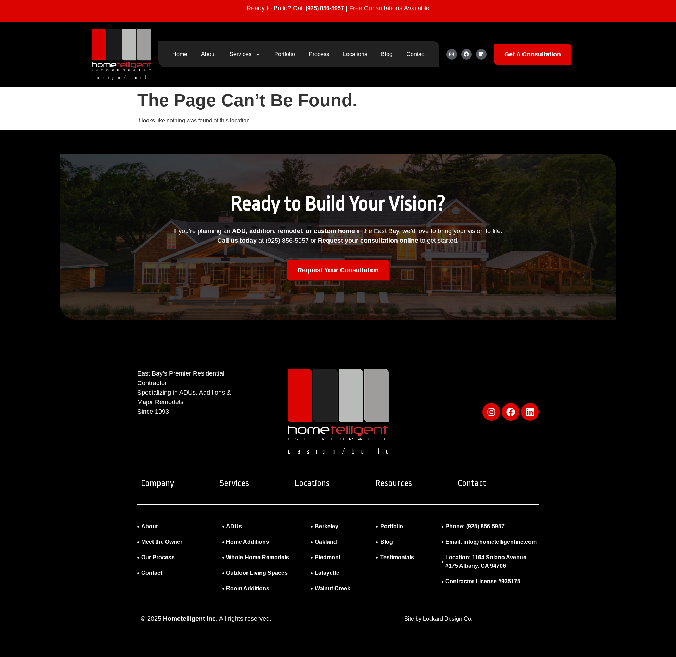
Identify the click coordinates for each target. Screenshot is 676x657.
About (208, 54)
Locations (355, 54)
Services (240, 54)
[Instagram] (451, 54)
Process (319, 54)
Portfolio (284, 54)
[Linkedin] (481, 54)
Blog (387, 54)
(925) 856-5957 (325, 8)
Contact (416, 54)
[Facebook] (466, 54)
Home (179, 54)
